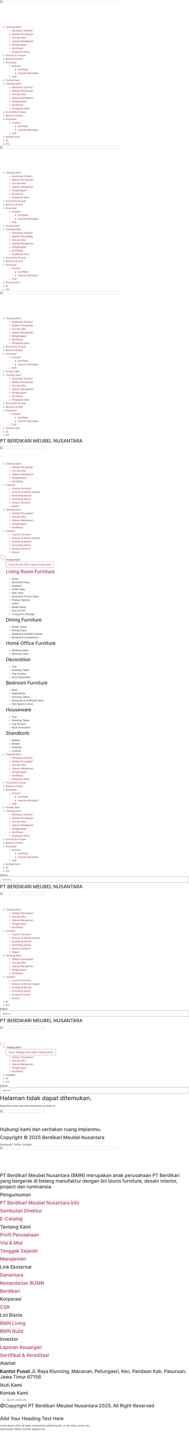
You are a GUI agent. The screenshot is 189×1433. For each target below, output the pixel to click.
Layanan (10, 484)
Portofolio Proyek (16, 55)
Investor (16, 65)
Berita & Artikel (14, 58)
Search (4, 875)
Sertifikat (23, 69)
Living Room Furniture (30, 571)
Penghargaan (19, 44)
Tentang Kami (13, 27)
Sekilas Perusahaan (22, 34)
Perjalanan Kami (21, 51)
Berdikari (10, 1291)
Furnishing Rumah (21, 495)
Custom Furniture (21, 488)
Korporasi (11, 62)
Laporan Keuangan (28, 73)
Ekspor (16, 506)
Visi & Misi (11, 1243)
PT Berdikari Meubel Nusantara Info (39, 1203)
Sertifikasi (17, 48)
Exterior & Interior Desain (26, 491)
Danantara (11, 1275)
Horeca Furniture (21, 502)
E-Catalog (11, 1219)
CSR (14, 76)
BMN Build (11, 1331)
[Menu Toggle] (2, 556)
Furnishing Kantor (21, 499)
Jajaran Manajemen (22, 41)
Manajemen (13, 1259)
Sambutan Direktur (22, 30)
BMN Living (13, 1323)
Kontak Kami (13, 80)
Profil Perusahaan (19, 1235)
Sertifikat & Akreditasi (24, 1355)
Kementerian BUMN (22, 1283)
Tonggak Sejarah (19, 1251)
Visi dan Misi (19, 37)
